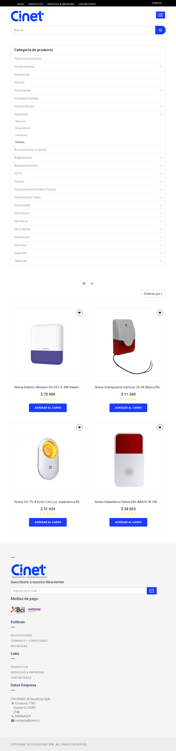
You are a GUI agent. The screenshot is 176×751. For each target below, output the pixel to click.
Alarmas (20, 121)
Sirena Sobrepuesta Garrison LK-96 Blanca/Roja (128, 387)
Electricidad (22, 205)
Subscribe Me (152, 590)
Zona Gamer (22, 90)
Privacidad (19, 646)
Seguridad (21, 114)
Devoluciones (21, 635)
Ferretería (20, 221)
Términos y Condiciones (29, 640)
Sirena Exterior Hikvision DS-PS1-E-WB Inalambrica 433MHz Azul (59, 387)
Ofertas (19, 82)
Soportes (20, 253)
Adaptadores (23, 157)
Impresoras (22, 74)
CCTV (18, 173)
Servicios (20, 245)
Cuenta (157, 3)
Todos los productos (27, 58)
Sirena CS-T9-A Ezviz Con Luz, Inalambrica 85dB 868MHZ (55, 502)
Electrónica (21, 213)
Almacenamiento (26, 165)
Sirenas (19, 142)
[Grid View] (84, 283)
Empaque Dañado (26, 98)
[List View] (92, 283)
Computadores (24, 66)
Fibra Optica (22, 229)
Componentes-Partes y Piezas (35, 189)
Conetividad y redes (27, 197)
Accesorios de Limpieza (30, 149)
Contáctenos (21, 677)
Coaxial (19, 181)
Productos (19, 667)
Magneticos (22, 128)
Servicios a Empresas (27, 672)
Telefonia (20, 261)
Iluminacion (22, 237)
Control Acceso (24, 106)
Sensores (21, 135)
